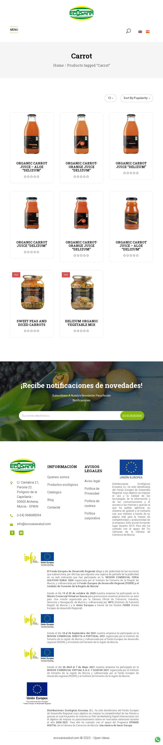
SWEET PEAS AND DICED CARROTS (32, 323)
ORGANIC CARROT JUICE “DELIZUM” (131, 165)
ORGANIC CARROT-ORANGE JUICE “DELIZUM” (81, 166)
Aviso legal (92, 481)
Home (58, 65)
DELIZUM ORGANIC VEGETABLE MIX (81, 323)
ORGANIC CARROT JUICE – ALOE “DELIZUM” (31, 166)
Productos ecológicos (62, 485)
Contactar (53, 507)
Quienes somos (58, 477)
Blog (50, 500)
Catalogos (54, 492)
